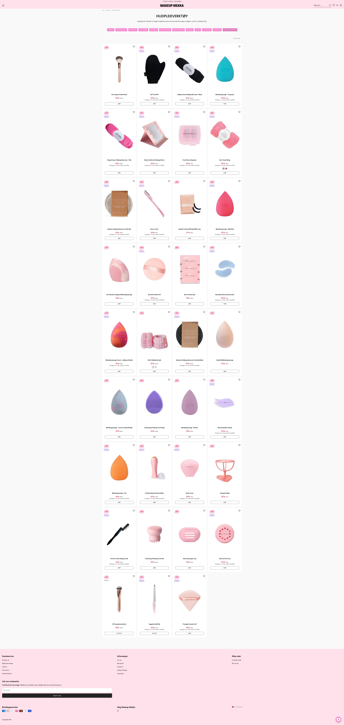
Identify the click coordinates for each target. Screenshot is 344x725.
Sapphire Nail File (154, 624)
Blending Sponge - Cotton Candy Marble (119, 427)
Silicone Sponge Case (189, 558)
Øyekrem (154, 30)
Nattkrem (143, 30)
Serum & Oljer (165, 30)
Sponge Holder (225, 493)
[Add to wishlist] (134, 46)
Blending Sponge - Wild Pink (225, 229)
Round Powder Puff (154, 294)
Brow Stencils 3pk (189, 294)
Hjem (103, 10)
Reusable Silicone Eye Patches (224, 294)
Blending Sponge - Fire (119, 493)
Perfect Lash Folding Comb (119, 558)
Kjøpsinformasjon (7, 663)
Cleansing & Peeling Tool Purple (154, 427)
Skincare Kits (121, 30)
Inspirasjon (120, 673)
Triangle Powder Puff (190, 624)
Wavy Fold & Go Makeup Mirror (154, 160)
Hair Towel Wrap (224, 160)
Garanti (4, 667)
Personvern (5, 670)
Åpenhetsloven (7, 673)
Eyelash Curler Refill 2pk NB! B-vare (189, 229)
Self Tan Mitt (154, 94)
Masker (189, 30)
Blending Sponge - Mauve (189, 427)
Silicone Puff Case (224, 558)
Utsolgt (119, 633)
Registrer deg (57, 695)
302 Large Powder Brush (119, 94)
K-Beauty (217, 30)
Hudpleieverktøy (116, 10)
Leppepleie (206, 30)
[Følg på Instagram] (118, 711)
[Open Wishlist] (334, 5)
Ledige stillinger (122, 670)
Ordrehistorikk (236, 660)
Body (198, 30)
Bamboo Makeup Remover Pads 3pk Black (189, 360)
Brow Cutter (154, 229)
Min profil (235, 663)
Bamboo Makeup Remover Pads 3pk (119, 229)
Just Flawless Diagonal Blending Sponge (119, 294)
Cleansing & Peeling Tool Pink (154, 558)
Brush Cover (189, 493)
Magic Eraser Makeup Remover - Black (189, 94)
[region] (172, 1)
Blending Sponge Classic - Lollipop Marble (119, 360)
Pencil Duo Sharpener (190, 160)
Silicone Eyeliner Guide (225, 427)
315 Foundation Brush (119, 624)
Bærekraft (120, 663)
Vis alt (110, 30)
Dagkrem (133, 30)
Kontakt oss (5, 660)
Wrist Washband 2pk (154, 360)
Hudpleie (108, 10)
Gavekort (120, 667)
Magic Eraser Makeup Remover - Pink (119, 160)
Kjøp (119, 103)
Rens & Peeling (178, 30)
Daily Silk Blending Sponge (224, 360)
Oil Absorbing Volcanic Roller (154, 493)
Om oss (119, 660)
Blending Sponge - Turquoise (225, 94)
